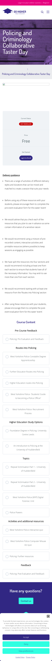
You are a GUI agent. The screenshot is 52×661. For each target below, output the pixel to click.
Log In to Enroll (26, 158)
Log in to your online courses (29, 3)
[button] (48, 616)
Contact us (26, 600)
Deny (26, 644)
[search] (42, 12)
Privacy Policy (30, 657)
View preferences (26, 651)
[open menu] (48, 12)
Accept (26, 637)
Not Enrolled (26, 124)
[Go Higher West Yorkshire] (14, 13)
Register (46, 3)
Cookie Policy (20, 657)
